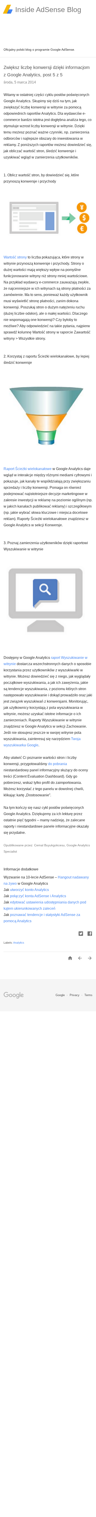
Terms (88, 995)
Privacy (75, 995)
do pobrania (57, 764)
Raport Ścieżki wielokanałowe (28, 469)
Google (61, 995)
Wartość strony (15, 257)
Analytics (18, 942)
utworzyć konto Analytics (29, 890)
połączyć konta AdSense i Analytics (38, 896)
